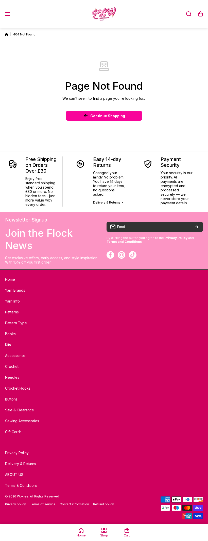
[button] (200, 13)
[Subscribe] (196, 227)
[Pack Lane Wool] (104, 14)
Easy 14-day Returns (107, 162)
